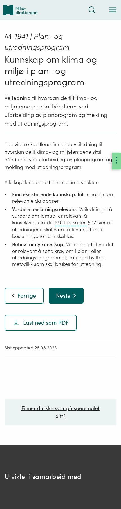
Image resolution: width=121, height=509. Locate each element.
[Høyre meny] (116, 161)
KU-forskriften (71, 222)
